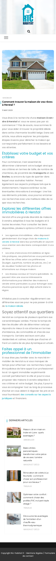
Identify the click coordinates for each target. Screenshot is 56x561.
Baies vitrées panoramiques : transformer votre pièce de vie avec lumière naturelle (34, 454)
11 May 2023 (7, 110)
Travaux (28, 486)
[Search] (28, 31)
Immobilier (7, 98)
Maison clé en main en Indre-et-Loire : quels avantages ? (34, 432)
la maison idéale (14, 306)
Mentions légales (34, 553)
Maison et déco (31, 465)
